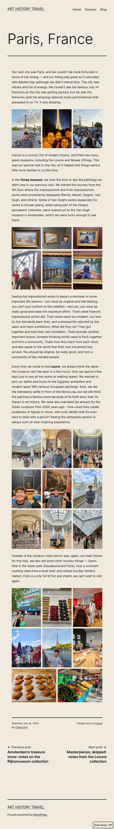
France (98, 723)
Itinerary (90, 9)
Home (77, 9)
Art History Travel (25, 9)
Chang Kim (21, 727)
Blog (103, 9)
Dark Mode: (100, 825)
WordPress (40, 814)
